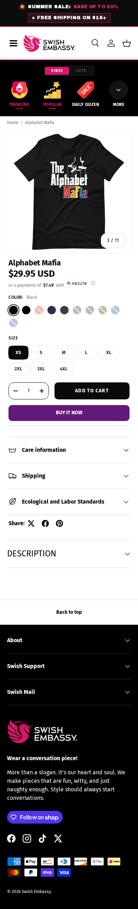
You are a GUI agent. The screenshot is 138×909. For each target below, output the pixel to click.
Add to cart (92, 391)
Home (12, 122)
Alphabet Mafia (39, 122)
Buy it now (69, 413)
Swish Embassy (36, 891)
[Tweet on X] (31, 523)
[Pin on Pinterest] (59, 523)
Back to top (69, 612)
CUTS (81, 71)
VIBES (57, 71)
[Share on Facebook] (45, 523)
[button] (126, 43)
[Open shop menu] (13, 43)
